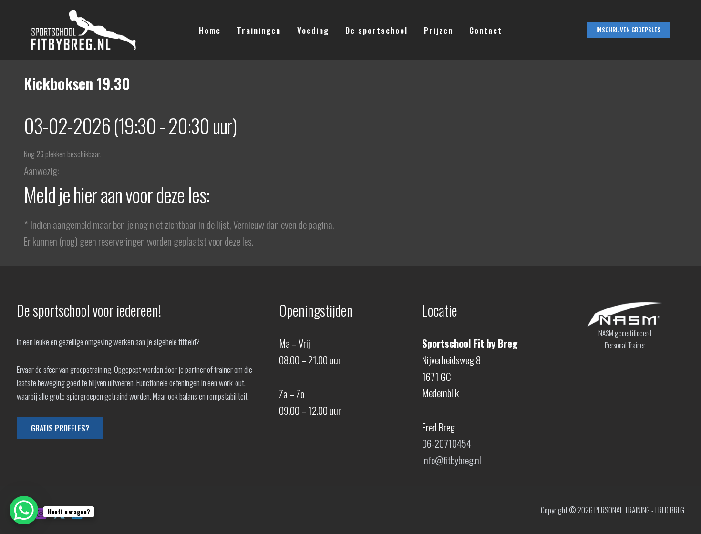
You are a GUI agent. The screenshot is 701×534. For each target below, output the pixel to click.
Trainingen (259, 30)
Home (210, 30)
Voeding (313, 30)
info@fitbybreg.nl (451, 459)
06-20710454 (446, 443)
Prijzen (438, 30)
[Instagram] (41, 513)
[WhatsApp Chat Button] (24, 510)
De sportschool (376, 30)
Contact (485, 30)
